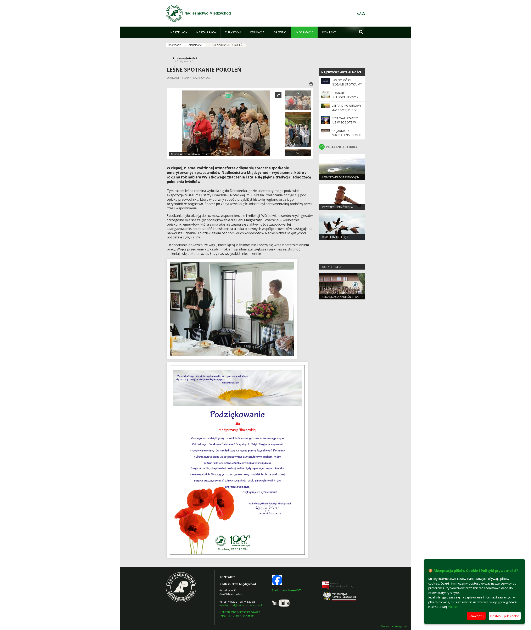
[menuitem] (179, 32)
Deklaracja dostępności (394, 626)
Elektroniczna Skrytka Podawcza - (240, 613)
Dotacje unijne (332, 267)
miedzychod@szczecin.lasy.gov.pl (240, 605)
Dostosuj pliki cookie (504, 616)
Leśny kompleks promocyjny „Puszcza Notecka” (340, 179)
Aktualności (195, 45)
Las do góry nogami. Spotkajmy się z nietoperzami (347, 84)
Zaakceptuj (476, 616)
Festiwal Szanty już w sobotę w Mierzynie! (345, 122)
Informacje (174, 45)
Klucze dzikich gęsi (335, 237)
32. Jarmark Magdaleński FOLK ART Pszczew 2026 (346, 135)
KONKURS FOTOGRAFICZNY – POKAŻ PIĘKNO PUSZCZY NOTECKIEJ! (346, 99)
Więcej (453, 606)
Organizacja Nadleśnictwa (340, 297)
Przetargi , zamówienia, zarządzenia (337, 208)
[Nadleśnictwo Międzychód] (174, 13)
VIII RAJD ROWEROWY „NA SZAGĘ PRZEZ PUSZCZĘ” (346, 110)
